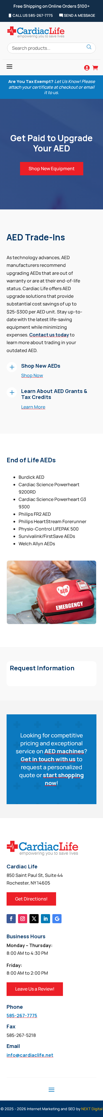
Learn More (33, 407)
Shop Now (32, 375)
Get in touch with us (48, 759)
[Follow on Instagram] (22, 918)
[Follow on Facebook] (11, 918)
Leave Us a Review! (34, 989)
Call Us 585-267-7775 (32, 15)
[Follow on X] (34, 918)
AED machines (64, 751)
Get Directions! (31, 899)
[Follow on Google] (57, 918)
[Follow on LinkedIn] (45, 918)
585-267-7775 (22, 1015)
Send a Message (79, 15)
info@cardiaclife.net (30, 1055)
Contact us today (49, 335)
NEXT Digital (91, 1108)
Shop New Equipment (52, 168)
